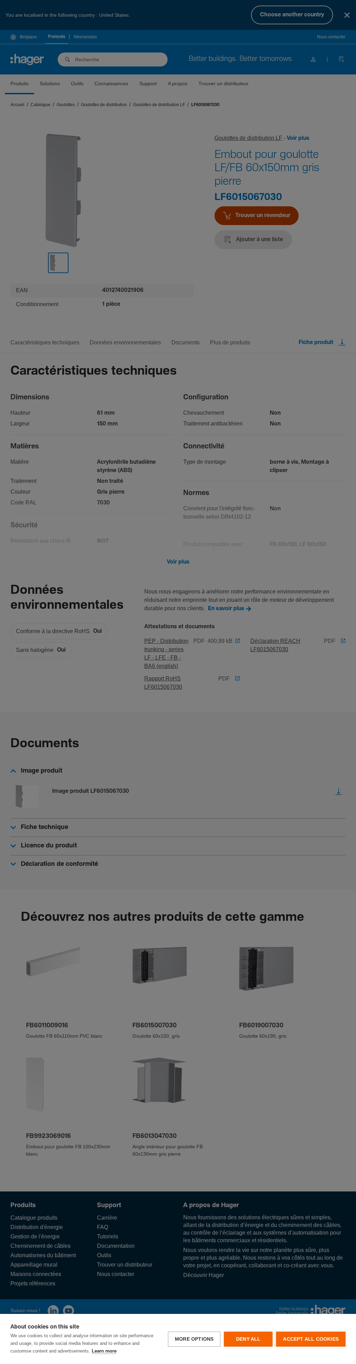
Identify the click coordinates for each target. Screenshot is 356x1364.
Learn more (104, 1351)
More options (194, 1339)
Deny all (248, 1339)
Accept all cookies (311, 1339)
